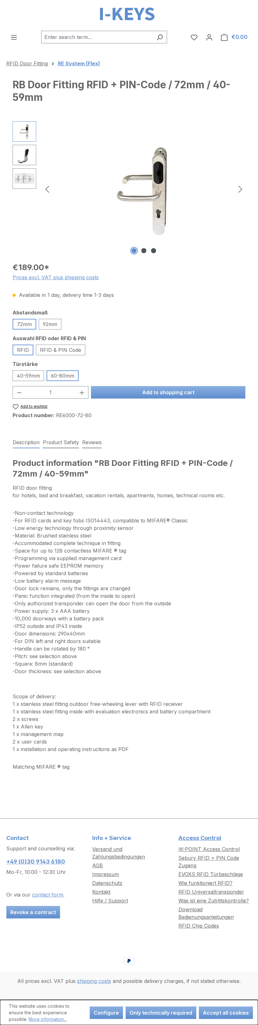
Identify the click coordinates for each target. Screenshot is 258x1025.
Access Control (199, 838)
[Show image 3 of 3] (153, 250)
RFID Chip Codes (198, 926)
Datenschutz (107, 883)
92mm (50, 324)
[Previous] (47, 189)
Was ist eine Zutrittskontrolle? (213, 900)
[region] (129, 188)
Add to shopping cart (168, 392)
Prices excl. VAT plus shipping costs (56, 277)
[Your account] (209, 37)
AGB (97, 865)
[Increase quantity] (82, 392)
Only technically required (161, 1013)
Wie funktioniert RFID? (205, 883)
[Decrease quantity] (19, 392)
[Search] (159, 37)
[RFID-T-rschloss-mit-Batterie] (143, 189)
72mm (24, 324)
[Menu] (13, 37)
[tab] (26, 442)
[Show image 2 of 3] (143, 250)
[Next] (240, 189)
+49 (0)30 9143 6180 (35, 861)
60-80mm (62, 376)
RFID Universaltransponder (211, 892)
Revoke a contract (33, 912)
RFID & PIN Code (60, 350)
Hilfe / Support (110, 900)
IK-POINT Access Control (209, 849)
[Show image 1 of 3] (134, 250)
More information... (48, 1019)
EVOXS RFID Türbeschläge (210, 874)
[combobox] (97, 37)
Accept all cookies (226, 1013)
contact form (47, 894)
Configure (106, 1013)
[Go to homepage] (129, 15)
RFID (23, 350)
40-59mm (28, 376)
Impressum (105, 874)
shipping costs (94, 981)
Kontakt (101, 892)
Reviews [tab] (92, 442)
